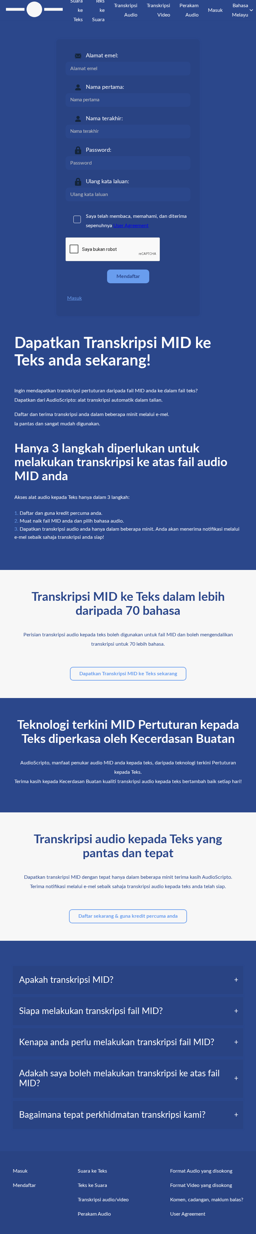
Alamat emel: (102, 56)
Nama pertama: (105, 87)
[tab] (128, 980)
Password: (98, 150)
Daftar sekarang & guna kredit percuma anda (128, 916)
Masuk (74, 298)
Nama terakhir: (104, 119)
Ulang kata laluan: (107, 181)
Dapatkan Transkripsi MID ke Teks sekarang (128, 673)
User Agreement (131, 225)
